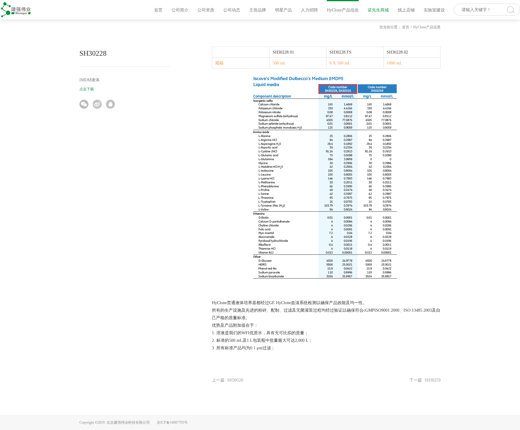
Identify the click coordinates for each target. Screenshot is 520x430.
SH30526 (235, 380)
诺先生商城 (378, 10)
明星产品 (283, 10)
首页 (158, 10)
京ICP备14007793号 (172, 422)
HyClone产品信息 (343, 10)
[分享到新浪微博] (97, 104)
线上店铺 (406, 10)
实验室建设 (434, 10)
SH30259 (433, 380)
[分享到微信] (83, 104)
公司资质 (205, 10)
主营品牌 (257, 10)
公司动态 (231, 10)
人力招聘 (309, 10)
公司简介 (180, 10)
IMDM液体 (89, 80)
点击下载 (86, 89)
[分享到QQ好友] (110, 104)
